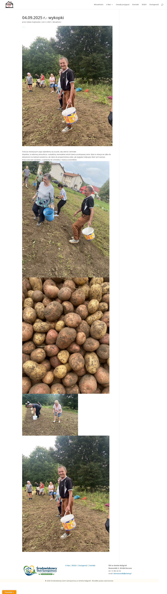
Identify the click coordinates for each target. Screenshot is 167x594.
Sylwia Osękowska (33, 22)
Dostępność (154, 5)
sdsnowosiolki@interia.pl (122, 573)
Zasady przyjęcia (122, 5)
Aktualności (98, 5)
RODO (144, 5)
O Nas (67, 565)
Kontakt (135, 5)
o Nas (108, 5)
